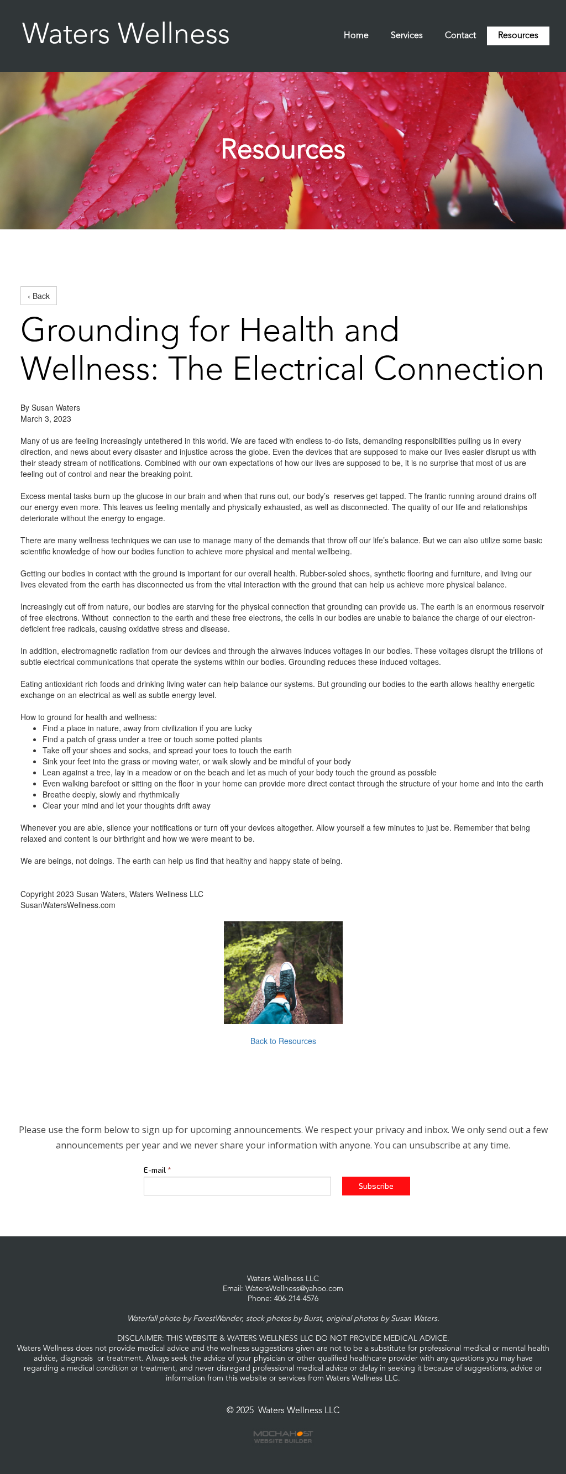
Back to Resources (283, 1040)
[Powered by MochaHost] (283, 1437)
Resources (518, 36)
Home (356, 36)
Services (407, 36)
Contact (460, 36)
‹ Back (39, 295)
